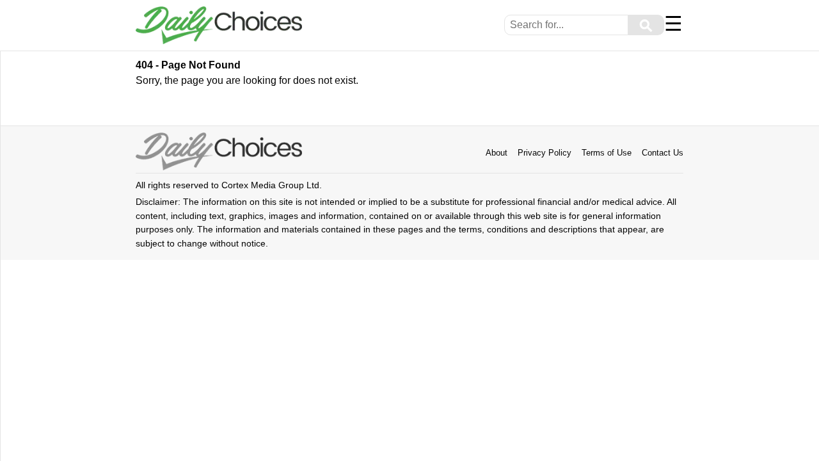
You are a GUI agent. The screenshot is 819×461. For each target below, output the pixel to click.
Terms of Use (607, 153)
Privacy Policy (544, 153)
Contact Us (662, 153)
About (496, 153)
